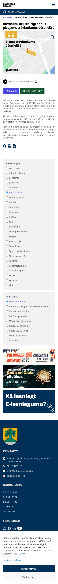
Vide (11, 285)
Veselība (13, 275)
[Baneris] (29, 355)
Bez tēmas (14, 178)
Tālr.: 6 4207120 (14, 466)
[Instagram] (5, 527)
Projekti (13, 236)
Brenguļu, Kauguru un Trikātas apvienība (29, 306)
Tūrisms (13, 261)
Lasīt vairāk (19, 553)
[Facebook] (5, 147)
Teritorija (12, 296)
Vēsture (13, 280)
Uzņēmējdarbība (17, 265)
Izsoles (12, 202)
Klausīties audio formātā (21, 81)
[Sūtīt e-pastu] (5, 471)
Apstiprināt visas (29, 568)
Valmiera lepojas (17, 270)
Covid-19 (13, 182)
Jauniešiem (14, 207)
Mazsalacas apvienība (20, 321)
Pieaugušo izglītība (18, 231)
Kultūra (13, 216)
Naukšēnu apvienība (19, 325)
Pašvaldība (14, 226)
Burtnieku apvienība (19, 311)
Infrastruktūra (16, 192)
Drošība (13, 187)
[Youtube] (20, 527)
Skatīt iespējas (29, 576)
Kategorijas (13, 163)
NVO (11, 221)
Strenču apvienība (18, 256)
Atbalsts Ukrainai (17, 173)
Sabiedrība (14, 246)
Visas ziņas (14, 168)
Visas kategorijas (17, 301)
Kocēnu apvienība (18, 316)
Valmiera (13, 340)
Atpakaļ (8, 17)
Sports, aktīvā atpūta (19, 251)
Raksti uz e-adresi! (16, 475)
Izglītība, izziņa (16, 197)
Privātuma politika (12, 560)
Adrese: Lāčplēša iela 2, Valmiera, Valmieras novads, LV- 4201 (28, 460)
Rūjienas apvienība (18, 330)
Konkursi (13, 212)
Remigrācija (15, 241)
